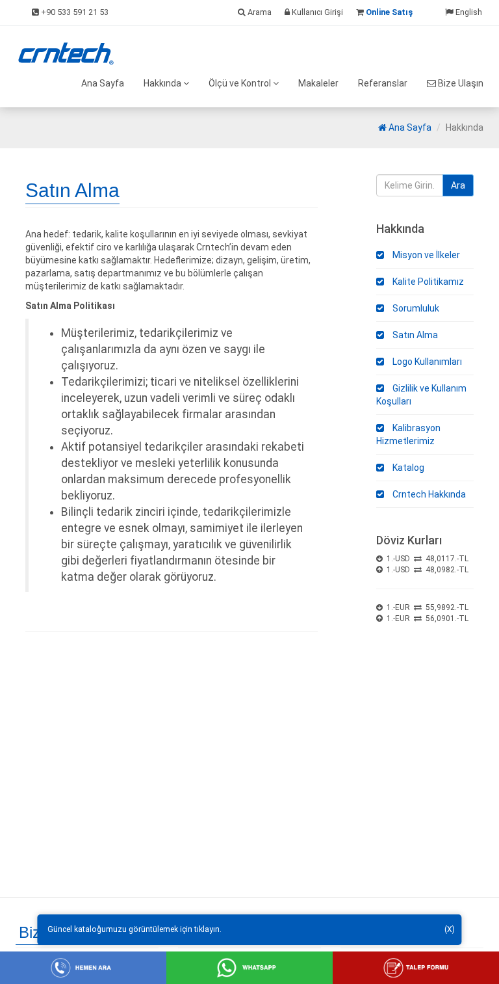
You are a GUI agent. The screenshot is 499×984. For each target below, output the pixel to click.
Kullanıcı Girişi (316, 12)
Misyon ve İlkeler (425, 255)
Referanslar (382, 83)
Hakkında (163, 83)
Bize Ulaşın (459, 83)
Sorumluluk (414, 308)
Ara (458, 185)
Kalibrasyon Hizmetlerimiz (408, 434)
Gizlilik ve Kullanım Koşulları (421, 394)
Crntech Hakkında (428, 494)
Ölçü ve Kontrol (241, 83)
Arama (259, 12)
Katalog (407, 467)
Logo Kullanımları (426, 361)
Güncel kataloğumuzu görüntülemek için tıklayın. (134, 929)
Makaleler (318, 83)
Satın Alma (414, 335)
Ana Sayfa (102, 83)
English (468, 12)
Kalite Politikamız (427, 281)
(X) (449, 929)
